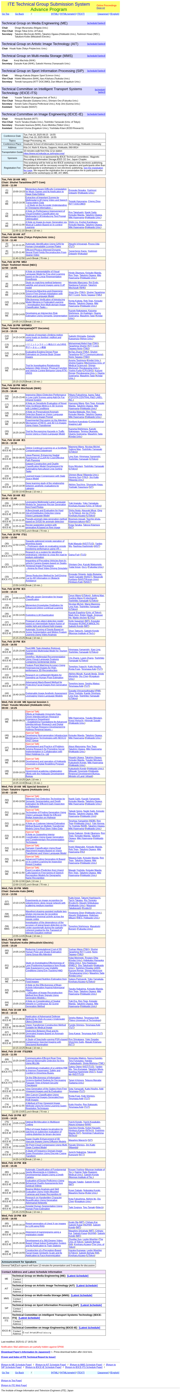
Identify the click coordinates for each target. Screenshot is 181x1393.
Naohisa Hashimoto (83, 546)
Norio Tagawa (88, 295)
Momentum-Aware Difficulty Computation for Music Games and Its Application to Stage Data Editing (46, 191)
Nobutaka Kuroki (91, 1190)
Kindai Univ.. (93, 360)
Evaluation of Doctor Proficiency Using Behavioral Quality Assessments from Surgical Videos (45, 1183)
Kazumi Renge (76, 970)
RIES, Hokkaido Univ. (88, 918)
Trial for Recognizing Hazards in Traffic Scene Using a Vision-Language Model (45, 432)
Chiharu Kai (91, 1222)
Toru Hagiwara (89, 963)
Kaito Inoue (74, 898)
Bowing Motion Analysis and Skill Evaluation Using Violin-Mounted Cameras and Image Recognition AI (43, 1191)
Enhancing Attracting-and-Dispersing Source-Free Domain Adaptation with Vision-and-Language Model (44, 293)
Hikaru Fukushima (78, 395)
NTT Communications (91, 354)
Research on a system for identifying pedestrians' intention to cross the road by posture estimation (46, 554)
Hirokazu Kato (76, 582)
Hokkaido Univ (88, 816)
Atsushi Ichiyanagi (78, 244)
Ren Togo (73, 275)
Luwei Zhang (86, 658)
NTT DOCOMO (77, 204)
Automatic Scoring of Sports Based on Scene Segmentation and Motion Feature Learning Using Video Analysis (46, 632)
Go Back (19, 14)
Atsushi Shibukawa (89, 903)
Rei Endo (93, 282)
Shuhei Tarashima (96, 292)
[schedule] (92, 23)
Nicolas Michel (92, 446)
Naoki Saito (90, 212)
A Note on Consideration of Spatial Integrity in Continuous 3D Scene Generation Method (43, 1003)
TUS (92, 513)
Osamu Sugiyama (78, 434)
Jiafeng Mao (75, 449)
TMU (82, 292)
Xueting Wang (76, 598)
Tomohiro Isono (76, 683)
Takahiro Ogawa (93, 215)
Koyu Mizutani (76, 466)
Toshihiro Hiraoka (84, 968)
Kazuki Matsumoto (92, 564)
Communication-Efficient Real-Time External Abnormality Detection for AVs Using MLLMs (45, 1060)
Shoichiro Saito (76, 1042)
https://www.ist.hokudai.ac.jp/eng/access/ (44, 153)
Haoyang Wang (76, 403)
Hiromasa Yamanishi (89, 456)
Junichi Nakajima (77, 1152)
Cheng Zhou (94, 201)
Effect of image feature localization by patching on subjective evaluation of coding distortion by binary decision (44, 1131)
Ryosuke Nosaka (77, 190)
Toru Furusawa (76, 1060)
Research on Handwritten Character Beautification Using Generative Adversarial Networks (44, 1200)
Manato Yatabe (76, 1182)
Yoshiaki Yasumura (78, 487)
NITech (89, 1130)
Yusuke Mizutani (93, 718)
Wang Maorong (92, 604)
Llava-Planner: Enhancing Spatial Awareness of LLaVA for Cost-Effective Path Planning (45, 457)
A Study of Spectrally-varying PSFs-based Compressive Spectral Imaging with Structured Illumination (47, 1042)
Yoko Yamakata (90, 503)
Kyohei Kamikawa (88, 222)
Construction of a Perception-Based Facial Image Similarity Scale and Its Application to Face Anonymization (44, 1253)
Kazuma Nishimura (78, 429)
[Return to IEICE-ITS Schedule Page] (83, 1367)
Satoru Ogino (75, 1066)
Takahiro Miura (95, 1069)
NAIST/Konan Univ (88, 579)
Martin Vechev (80, 617)
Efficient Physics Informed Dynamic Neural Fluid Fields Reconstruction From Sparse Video (46, 252)
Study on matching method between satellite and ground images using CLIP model (45, 285)
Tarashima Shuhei (78, 346)
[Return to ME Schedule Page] (16, 1365)
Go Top (5, 14)
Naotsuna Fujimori (78, 285)
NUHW (87, 1225)
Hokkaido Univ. (86, 193)
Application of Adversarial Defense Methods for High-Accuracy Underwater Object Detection (45, 1019)
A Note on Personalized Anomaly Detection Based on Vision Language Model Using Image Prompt (44, 414)
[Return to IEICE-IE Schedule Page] (43, 1367)
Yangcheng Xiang (78, 251)
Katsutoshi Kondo (77, 762)
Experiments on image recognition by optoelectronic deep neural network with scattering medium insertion (45, 903)
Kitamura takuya (77, 521)
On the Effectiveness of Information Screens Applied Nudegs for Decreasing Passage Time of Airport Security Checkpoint (46, 1081)
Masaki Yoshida (77, 870)
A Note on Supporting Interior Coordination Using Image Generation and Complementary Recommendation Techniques (45, 838)
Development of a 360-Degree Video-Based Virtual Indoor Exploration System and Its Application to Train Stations (46, 1243)
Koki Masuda (75, 543)
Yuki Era (73, 1001)
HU (82, 852)
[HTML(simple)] (68, 14)
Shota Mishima (90, 1063)
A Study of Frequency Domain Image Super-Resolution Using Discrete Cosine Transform (46, 1153)
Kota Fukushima (77, 1199)
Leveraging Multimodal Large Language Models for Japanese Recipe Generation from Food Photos (46, 504)
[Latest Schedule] (77, 1275)
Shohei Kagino (76, 363)
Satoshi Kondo (76, 626)
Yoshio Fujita (75, 370)
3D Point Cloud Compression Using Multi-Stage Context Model (47, 1146)
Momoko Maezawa (78, 282)
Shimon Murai (76, 475)
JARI (96, 968)
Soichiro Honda (76, 1128)
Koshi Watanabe (77, 847)
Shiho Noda (75, 510)
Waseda (73, 1147)
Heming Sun (75, 477)
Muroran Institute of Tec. (81, 1177)
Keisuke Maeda (76, 215)
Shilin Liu (73, 222)
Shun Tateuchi (76, 631)
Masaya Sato (75, 858)
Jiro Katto (94, 477)
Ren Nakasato (90, 1104)
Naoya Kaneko (94, 1058)
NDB (92, 821)
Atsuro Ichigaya (76, 1124)
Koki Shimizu (88, 1096)
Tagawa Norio (76, 348)
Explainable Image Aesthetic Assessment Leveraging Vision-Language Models (46, 694)
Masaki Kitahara (93, 1042)
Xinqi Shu (73, 292)
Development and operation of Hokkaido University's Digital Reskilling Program (46, 762)
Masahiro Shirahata (78, 1231)
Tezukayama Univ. (78, 973)
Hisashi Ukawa (76, 757)
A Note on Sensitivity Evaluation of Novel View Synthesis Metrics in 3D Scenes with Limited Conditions (46, 406)
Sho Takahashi (85, 965)
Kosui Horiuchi (76, 720)
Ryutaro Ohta (91, 958)
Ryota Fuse (74, 669)
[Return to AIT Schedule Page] (50, 1365)
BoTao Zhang (75, 352)
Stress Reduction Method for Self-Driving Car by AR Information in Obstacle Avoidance (46, 578)
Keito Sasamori (76, 621)
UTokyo (73, 452)
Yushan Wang (76, 949)
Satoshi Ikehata (92, 1242)
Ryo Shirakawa (76, 1039)
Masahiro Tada (87, 316)
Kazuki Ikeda (90, 674)
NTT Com (74, 295)
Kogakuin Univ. (83, 1201)
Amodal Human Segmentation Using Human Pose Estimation (44, 1207)
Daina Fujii (74, 554)
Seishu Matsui (92, 683)
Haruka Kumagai (77, 1250)
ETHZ (91, 617)
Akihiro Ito (91, 1199)
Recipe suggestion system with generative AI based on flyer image (43, 526)
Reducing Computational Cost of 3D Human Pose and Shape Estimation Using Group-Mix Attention (44, 952)
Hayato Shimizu (77, 1145)
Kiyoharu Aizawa (77, 506)
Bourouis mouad (77, 519)
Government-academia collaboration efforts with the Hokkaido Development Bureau (45, 773)
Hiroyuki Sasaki (92, 720)
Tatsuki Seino (75, 811)
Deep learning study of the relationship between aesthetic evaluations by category (45, 486)
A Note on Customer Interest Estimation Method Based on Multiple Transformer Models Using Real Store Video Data (45, 826)
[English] (114, 14)
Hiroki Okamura (76, 273)
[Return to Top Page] (11, 1380)
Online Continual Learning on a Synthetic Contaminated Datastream (46, 449)
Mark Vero (74, 615)
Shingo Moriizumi (93, 970)
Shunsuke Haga (94, 484)
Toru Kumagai (80, 1069)
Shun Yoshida (76, 693)
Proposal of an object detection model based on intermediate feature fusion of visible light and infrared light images (45, 623)
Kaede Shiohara (92, 693)
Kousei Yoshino (76, 1169)
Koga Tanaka (75, 525)
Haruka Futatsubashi (80, 1061)
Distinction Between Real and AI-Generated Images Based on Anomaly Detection (45, 1033)
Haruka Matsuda (77, 412)
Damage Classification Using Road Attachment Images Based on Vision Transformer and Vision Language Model (46, 850)
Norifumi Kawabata (78, 421)
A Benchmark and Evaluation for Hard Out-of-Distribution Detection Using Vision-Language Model (44, 513)
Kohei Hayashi (92, 1128)
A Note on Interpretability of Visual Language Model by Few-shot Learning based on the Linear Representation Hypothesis (45, 275)
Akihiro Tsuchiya (77, 484)
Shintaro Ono (75, 564)
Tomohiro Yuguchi (78, 666)
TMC (101, 1063)
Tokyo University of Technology (84, 1020)
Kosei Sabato (75, 1190)
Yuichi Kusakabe (91, 1122)
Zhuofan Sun (75, 1239)
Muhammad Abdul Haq (80, 343)
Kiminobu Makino (77, 1058)
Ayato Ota (73, 1222)
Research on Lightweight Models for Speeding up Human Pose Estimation (44, 676)
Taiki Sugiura (75, 1207)
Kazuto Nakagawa (78, 310)
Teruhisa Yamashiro (79, 821)
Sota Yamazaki (76, 1089)
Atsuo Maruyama (77, 746)
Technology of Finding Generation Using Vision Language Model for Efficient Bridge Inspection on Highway (46, 815)
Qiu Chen (84, 676)
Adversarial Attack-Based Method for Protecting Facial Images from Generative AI (46, 685)
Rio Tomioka (90, 900)
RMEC (72, 965)
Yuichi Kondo (75, 1122)
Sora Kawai (74, 1033)
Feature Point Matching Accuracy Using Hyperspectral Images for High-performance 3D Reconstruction (45, 668)
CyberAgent (90, 598)
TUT (71, 246)
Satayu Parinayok (77, 979)
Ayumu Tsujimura (77, 360)
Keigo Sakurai (76, 833)
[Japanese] (103, 14)
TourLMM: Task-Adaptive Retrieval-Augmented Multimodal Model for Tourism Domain (46, 651)
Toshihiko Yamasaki (92, 449)
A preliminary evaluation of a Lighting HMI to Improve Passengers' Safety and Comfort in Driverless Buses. (46, 1070)
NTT (71, 1044)
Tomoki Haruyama (78, 201)
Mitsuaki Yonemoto (78, 771)
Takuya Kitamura (91, 525)
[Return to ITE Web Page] (14, 1385)
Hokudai (82, 253)
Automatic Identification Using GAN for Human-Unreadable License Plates (45, 245)
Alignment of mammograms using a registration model (43, 1233)
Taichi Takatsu (76, 900)
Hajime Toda (81, 1172)
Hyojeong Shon (76, 913)
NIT (88, 521)
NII (70, 1244)
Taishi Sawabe (76, 577)
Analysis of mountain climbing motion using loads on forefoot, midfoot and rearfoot (44, 337)
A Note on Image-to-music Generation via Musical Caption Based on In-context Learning (46, 224)
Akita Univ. (74, 963)
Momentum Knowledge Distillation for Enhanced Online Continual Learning (44, 606)
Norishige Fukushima (93, 1133)
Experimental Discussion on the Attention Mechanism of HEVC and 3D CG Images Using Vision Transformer (46, 423)
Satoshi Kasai (76, 1225)
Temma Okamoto (89, 431)
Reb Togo (88, 301)
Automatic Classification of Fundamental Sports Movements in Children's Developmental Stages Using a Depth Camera (46, 1173)
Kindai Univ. (75, 436)
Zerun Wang (75, 595)
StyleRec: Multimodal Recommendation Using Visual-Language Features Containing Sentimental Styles (45, 659)
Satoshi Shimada (77, 336)
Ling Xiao (73, 456)
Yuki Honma (98, 823)
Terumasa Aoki (88, 669)
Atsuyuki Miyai (89, 510)
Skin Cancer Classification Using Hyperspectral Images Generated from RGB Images (45, 1097)
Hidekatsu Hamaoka (93, 960)
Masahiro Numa (77, 1193)
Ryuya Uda (93, 244)
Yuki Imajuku (75, 503)
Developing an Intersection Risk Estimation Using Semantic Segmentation (46, 314)
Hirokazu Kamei (77, 1130)
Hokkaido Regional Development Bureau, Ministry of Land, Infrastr (84, 773)
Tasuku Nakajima (77, 989)
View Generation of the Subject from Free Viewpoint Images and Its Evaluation (46, 1090)
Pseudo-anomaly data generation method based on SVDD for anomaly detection (46, 520)
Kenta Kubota (75, 301)
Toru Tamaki (89, 1207)
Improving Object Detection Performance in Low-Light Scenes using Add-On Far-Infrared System (46, 397)
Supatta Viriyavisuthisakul (82, 691)
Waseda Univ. (91, 475)
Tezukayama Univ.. (89, 368)
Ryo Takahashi (76, 212)
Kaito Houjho (94, 666)
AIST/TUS (88, 543)
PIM (98, 691)
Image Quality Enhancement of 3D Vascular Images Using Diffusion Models (46, 1140)
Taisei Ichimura (76, 1080)
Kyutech (73, 903)
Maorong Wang (76, 446)
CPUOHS (88, 370)
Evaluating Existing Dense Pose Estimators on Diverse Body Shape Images (43, 354)
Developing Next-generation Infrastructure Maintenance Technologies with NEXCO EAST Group (46, 738)
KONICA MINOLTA (88, 623)
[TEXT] (80, 14)
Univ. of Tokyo (94, 506)
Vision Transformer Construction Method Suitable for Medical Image (46, 1026)
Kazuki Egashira (77, 612)
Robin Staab (86, 615)
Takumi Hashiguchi (90, 898)
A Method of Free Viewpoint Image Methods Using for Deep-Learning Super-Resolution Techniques (46, 1106)
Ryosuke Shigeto (77, 574)
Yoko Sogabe (92, 1039)
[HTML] (55, 14)
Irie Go (85, 513)
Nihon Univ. (86, 338)
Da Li (84, 567)
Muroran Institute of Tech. (81, 633)
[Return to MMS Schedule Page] (86, 1365)
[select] (101, 23)
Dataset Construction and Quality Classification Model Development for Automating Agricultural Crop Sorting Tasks (44, 467)
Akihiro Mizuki (76, 674)
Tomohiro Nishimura (79, 926)
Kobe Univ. (91, 1193)
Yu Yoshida (74, 826)
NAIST (88, 577)
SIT (91, 487)
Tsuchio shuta (93, 519)
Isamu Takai (94, 395)
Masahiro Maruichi (78, 1140)
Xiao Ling (95, 649)
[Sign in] (101, 8)
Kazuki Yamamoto (90, 799)
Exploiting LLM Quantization (40, 615)
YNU (84, 477)
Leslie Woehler (90, 1239)
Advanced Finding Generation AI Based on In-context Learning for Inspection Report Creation (45, 861)
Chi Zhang (74, 658)
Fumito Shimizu (76, 1025)
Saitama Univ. (76, 1083)
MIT (87, 621)
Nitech (99, 1207)
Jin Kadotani (86, 313)
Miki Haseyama (76, 217)
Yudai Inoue (75, 567)
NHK (82, 287)
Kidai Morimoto (76, 958)
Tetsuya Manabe (93, 1080)
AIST (96, 546)
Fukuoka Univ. (95, 567)
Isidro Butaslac (94, 574)
